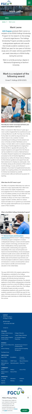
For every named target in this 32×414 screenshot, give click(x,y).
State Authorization (14, 363)
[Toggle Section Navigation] (16, 18)
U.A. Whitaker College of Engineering (20, 338)
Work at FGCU (13, 371)
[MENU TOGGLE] (29, 3)
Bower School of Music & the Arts (7, 345)
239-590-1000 (6, 321)
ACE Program (7, 31)
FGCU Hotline (4, 361)
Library (21, 380)
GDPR (5, 410)
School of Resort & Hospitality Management (21, 349)
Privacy (15, 408)
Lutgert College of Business (21, 335)
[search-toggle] (24, 3)
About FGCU (4, 357)
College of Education (19, 333)
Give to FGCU (23, 369)
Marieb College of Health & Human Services (7, 338)
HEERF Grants (13, 361)
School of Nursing (5, 348)
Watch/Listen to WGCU (4, 372)
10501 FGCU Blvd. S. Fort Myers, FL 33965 (7, 317)
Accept (24, 410)
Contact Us (5, 327)
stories (4, 22)
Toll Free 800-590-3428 (9, 323)
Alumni (2, 369)
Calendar (3, 380)
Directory (12, 380)
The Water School (5, 352)
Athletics (12, 369)
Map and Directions (24, 361)
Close (28, 398)
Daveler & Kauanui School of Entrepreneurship (21, 345)
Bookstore (22, 378)
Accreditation (13, 357)
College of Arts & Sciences (7, 333)
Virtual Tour (22, 363)
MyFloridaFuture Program (5, 364)
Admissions (12, 378)
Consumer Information (22, 358)
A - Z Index (3, 378)
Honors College (4, 335)
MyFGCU (3, 382)
